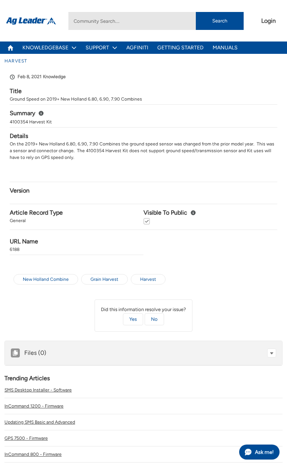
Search (219, 21)
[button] (271, 352)
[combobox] (155, 21)
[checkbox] (147, 221)
